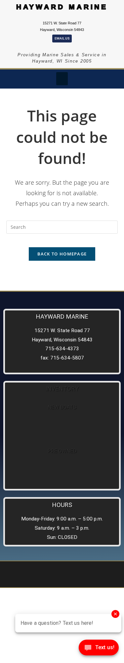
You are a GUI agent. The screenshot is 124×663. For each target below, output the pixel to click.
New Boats (62, 407)
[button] (62, 79)
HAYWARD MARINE (62, 7)
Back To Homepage (62, 254)
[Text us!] (98, 649)
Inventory (62, 388)
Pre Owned (62, 451)
